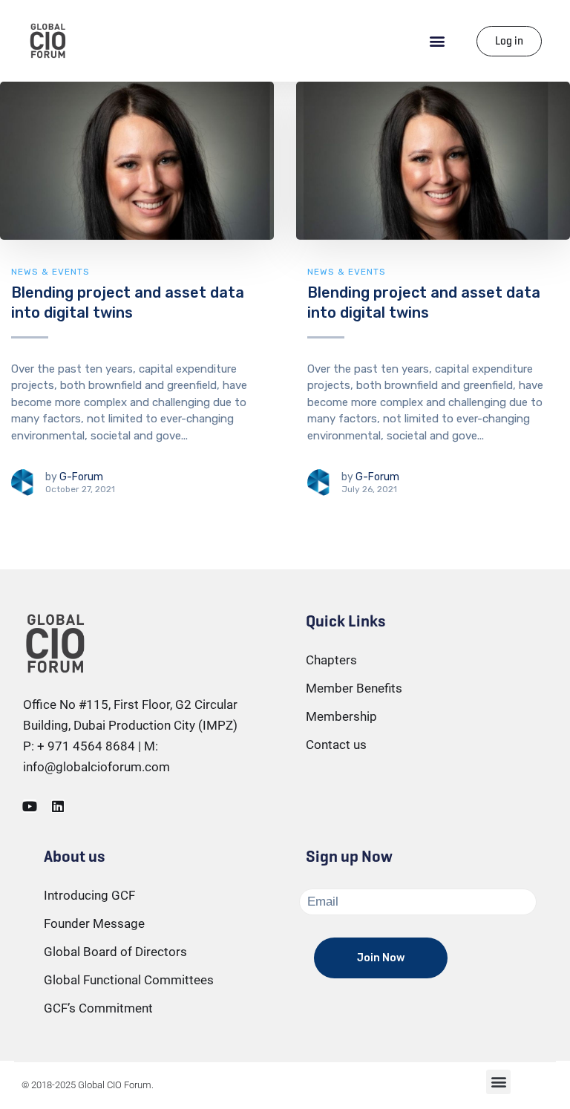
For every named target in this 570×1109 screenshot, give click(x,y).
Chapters (331, 659)
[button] (437, 41)
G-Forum (81, 477)
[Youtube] (29, 806)
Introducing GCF (89, 895)
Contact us (336, 744)
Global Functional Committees (129, 979)
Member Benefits (354, 688)
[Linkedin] (58, 806)
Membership (341, 716)
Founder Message (94, 923)
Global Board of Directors (115, 951)
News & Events (50, 271)
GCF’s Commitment (98, 1008)
